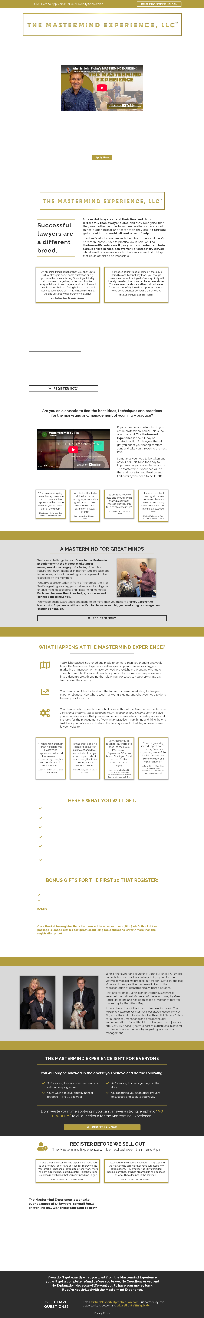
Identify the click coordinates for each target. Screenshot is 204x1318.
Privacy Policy (102, 1313)
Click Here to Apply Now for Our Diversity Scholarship (68, 4)
